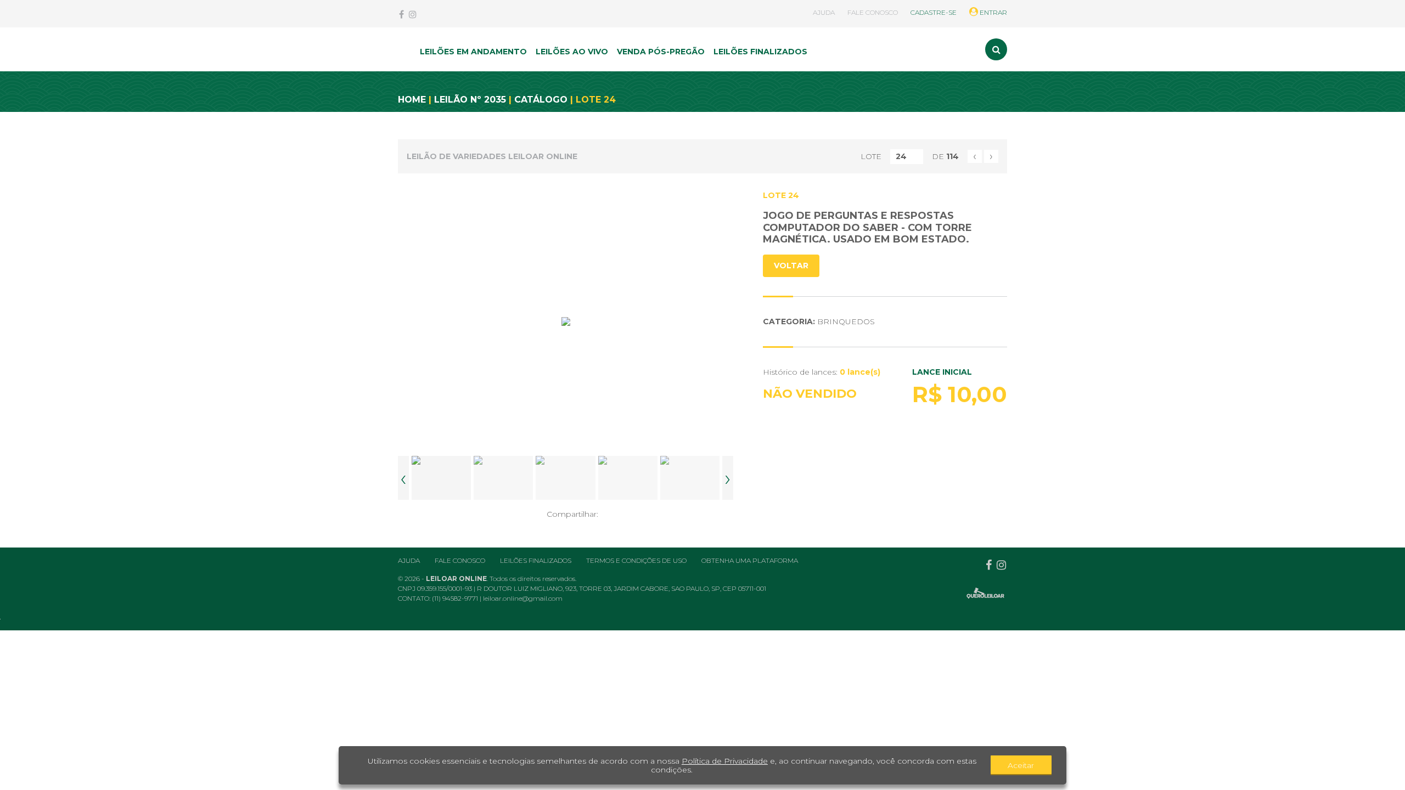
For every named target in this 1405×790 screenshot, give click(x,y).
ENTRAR (992, 12)
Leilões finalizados (535, 560)
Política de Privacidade (725, 761)
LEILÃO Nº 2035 (470, 99)
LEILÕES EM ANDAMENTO (473, 52)
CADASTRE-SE (934, 12)
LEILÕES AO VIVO (572, 52)
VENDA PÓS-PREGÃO (661, 52)
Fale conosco (460, 560)
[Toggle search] (996, 49)
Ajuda (409, 560)
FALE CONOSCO (872, 12)
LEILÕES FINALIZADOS (760, 52)
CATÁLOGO (540, 99)
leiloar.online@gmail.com (523, 598)
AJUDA (824, 12)
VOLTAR (791, 265)
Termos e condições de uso (636, 560)
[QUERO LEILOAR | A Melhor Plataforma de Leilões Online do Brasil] (985, 593)
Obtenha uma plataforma (749, 560)
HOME (412, 99)
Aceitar (1021, 765)
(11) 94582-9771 (456, 598)
